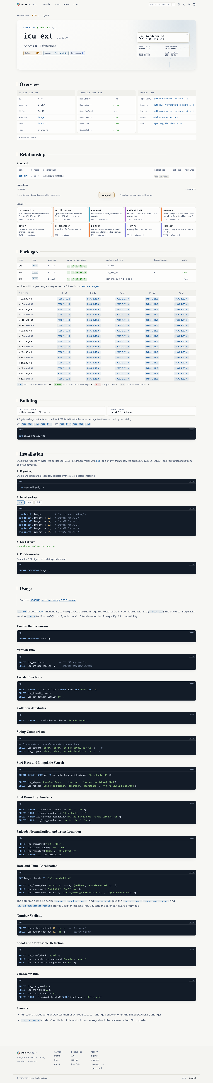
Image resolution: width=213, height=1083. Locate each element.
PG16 (36, 424)
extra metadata (28, 137)
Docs (75, 4)
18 (68, 266)
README (35, 600)
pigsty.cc (95, 1060)
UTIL (34, 15)
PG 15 (152, 293)
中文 (184, 1078)
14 (85, 266)
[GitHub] (194, 4)
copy (192, 430)
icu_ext (38, 36)
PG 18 (64, 293)
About (66, 4)
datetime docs (49, 600)
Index (57, 4)
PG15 (43, 424)
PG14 (49, 424)
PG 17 (93, 293)
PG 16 (123, 293)
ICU (40, 611)
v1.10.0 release (67, 600)
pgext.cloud (96, 1068)
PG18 (24, 424)
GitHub (74, 1060)
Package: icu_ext (90, 286)
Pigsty (31, 1078)
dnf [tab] (38, 502)
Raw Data (75, 1064)
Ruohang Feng (41, 1078)
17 (73, 266)
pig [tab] (20, 502)
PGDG (35, 265)
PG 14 (181, 293)
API (72, 1055)
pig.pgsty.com (97, 1064)
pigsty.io (95, 1055)
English (192, 1078)
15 (81, 266)
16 (77, 266)
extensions (23, 15)
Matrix (46, 4)
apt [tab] (29, 502)
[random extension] (179, 4)
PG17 (30, 424)
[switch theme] (189, 4)
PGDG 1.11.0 (64, 299)
